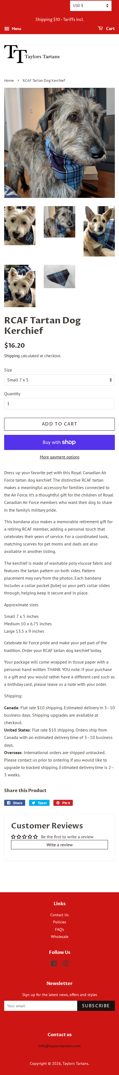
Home (9, 80)
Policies (59, 922)
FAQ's (59, 929)
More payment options (59, 457)
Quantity (12, 393)
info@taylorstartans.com (59, 1045)
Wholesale (59, 936)
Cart (110, 28)
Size (8, 370)
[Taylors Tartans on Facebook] (54, 964)
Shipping (12, 355)
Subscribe (96, 1006)
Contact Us (59, 914)
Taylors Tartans (75, 1063)
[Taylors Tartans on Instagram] (66, 964)
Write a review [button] (59, 844)
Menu (16, 28)
